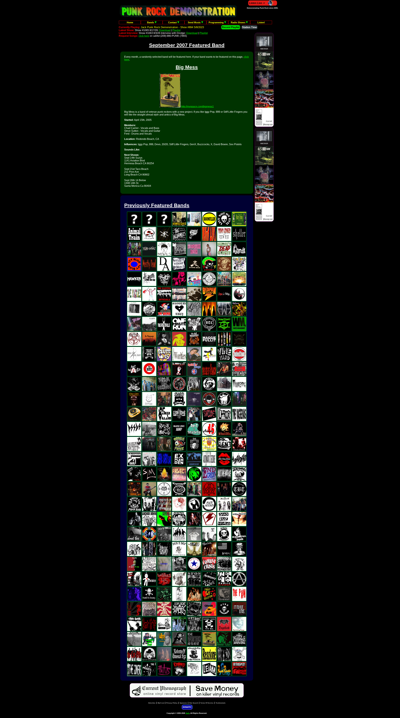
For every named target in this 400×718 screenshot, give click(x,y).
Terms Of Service (207, 703)
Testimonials (220, 703)
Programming (216, 22)
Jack (187, 713)
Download (164, 30)
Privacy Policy (172, 703)
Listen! (261, 22)
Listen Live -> (257, 3)
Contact (172, 22)
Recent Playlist (231, 27)
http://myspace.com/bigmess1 (197, 106)
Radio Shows (238, 22)
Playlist (176, 30)
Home (130, 22)
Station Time (249, 27)
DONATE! (187, 707)
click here (144, 36)
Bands (151, 22)
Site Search (193, 703)
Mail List (161, 703)
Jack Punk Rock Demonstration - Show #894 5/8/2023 (172, 27)
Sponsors (183, 703)
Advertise (151, 703)
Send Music (194, 22)
